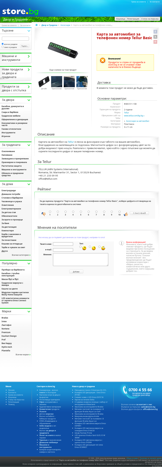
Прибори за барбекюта (13, 269)
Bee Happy (7, 343)
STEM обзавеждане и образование (48, 422)
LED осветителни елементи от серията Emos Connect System (15, 300)
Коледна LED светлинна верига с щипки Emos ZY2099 (88, 441)
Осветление (8, 205)
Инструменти (8, 132)
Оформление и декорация (15, 119)
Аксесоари (65, 25)
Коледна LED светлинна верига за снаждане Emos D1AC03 (89, 429)
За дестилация (9, 227)
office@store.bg (150, 409)
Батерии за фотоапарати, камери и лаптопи (50, 450)
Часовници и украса (12, 201)
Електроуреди (9, 190)
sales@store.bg (148, 406)
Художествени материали (50, 406)
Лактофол (6, 325)
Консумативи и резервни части (14, 124)
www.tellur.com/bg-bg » (134, 115)
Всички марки (22, 354)
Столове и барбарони (12, 197)
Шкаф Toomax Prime (83, 433)
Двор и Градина (15, 19)
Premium (6, 332)
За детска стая (9, 212)
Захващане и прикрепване (15, 158)
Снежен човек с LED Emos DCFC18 (89, 397)
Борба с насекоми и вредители (11, 235)
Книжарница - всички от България (48, 391)
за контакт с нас (144, 404)
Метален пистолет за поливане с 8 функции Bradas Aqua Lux (89, 419)
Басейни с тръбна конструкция (10, 274)
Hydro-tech (7, 347)
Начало (11, 390)
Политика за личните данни (151, 458)
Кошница (12, 397)
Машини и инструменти (14, 169)
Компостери (8, 230)
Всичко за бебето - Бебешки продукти (47, 417)
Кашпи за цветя (10, 288)
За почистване (9, 240)
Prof (4, 339)
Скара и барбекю (10, 112)
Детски (46, 414)
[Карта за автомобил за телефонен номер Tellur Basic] (63, 50)
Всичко (47, 431)
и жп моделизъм (47, 427)
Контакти (12, 392)
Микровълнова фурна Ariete (87, 416)
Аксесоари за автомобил (137, 121)
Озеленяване (8, 151)
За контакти (155, 2)
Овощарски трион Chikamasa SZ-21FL (90, 390)
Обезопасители (9, 216)
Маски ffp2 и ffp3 (10, 279)
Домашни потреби (11, 194)
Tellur (126, 112)
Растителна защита (12, 166)
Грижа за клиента (138, 2)
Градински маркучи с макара (12, 284)
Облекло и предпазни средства (13, 174)
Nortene (5, 328)
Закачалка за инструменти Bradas (89, 406)
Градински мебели (11, 115)
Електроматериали (11, 208)
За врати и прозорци (12, 219)
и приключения (50, 440)
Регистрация (13, 402)
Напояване (7, 155)
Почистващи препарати (49, 399)
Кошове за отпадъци (12, 243)
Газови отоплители (11, 129)
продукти (49, 409)
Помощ (11, 404)
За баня (5, 223)
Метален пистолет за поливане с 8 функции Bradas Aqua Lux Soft (89, 410)
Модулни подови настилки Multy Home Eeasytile (15, 293)
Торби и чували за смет (13, 247)
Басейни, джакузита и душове (13, 107)
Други (5, 251)
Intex (4, 321)
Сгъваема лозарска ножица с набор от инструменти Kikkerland (91, 403)
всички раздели (10, 44)
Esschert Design (9, 336)
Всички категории (20, 255)
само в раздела (10, 47)
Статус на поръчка (16, 399)
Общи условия (132, 458)
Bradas (5, 317)
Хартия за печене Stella (84, 399)
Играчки (6, 136)
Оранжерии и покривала (14, 162)
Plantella (6, 350)
